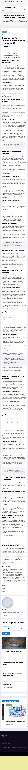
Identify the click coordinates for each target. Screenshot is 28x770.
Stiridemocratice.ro (4, 748)
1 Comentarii (5, 34)
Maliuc (3, 591)
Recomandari (13, 705)
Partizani (4, 588)
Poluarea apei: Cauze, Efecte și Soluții (12, 628)
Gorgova (4, 587)
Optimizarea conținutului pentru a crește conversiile (12, 674)
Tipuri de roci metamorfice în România (10, 55)
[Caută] (24, 9)
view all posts (4, 615)
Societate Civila (4, 737)
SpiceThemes (14, 756)
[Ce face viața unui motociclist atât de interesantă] (14, 642)
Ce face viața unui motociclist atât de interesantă (12, 652)
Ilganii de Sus (5, 590)
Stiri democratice (8, 7)
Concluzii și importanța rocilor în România (11, 57)
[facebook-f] (14, 4)
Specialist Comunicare (5, 738)
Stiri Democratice (13, 32)
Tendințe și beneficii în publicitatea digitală (13, 663)
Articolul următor (6, 626)
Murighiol (4, 585)
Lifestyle (4, 32)
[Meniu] (20, 9)
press (5, 649)
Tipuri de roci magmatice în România (10, 51)
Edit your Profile (20, 612)
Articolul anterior (6, 620)
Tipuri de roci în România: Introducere (10, 50)
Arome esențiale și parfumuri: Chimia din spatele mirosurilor (13, 623)
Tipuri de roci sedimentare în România (10, 53)
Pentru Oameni (3, 740)
